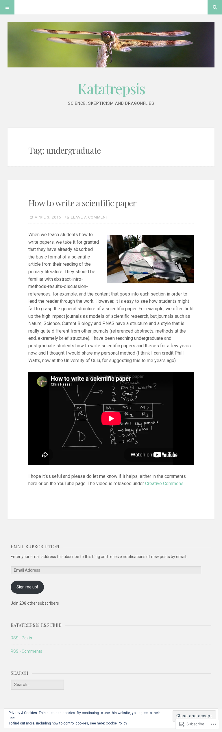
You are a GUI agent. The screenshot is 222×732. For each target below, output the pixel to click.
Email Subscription (35, 546)
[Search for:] (37, 684)
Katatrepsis (111, 88)
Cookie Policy (116, 723)
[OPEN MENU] (7, 7)
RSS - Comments (26, 651)
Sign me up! (27, 587)
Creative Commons (164, 483)
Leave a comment (89, 217)
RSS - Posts (21, 638)
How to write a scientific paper (82, 203)
